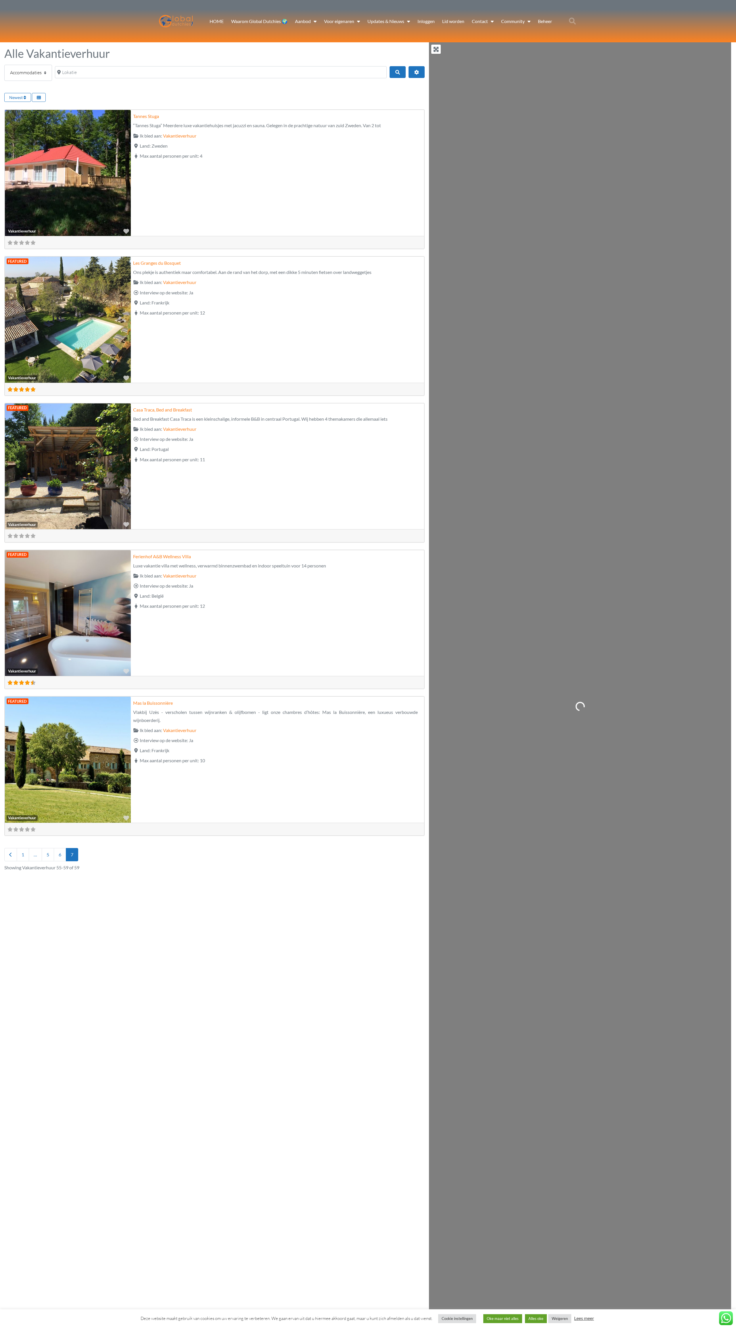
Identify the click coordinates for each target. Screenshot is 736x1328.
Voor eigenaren (339, 21)
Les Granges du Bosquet (157, 263)
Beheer (545, 21)
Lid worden (453, 21)
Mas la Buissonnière (153, 703)
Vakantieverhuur (22, 231)
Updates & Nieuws (385, 21)
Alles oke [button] (535, 1318)
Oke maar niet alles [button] (503, 1318)
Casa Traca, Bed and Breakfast (162, 409)
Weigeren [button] (560, 1318)
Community (513, 21)
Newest (16, 97)
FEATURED (17, 261)
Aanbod (303, 21)
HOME (217, 21)
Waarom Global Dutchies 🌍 (259, 21)
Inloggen (426, 21)
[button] (572, 21)
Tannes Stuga (146, 116)
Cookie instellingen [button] (457, 1318)
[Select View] (39, 97)
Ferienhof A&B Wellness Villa (162, 556)
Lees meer (584, 1318)
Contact (480, 21)
